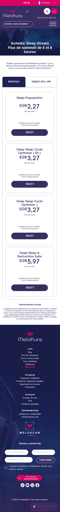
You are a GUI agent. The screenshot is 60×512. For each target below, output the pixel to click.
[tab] (13, 82)
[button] (29, 3)
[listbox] (29, 3)
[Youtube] (27, 485)
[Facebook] (37, 485)
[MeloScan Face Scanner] (47, 11)
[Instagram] (32, 485)
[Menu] (53, 24)
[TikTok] (22, 485)
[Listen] (54, 11)
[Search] (27, 11)
